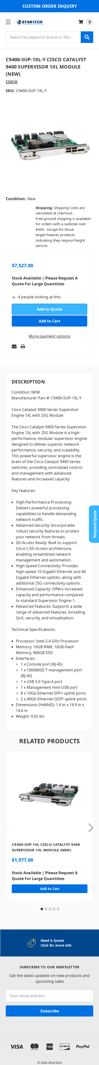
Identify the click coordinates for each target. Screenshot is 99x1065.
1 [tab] (42, 909)
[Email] (14, 346)
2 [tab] (46, 909)
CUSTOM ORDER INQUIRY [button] (49, 6)
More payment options (49, 336)
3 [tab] (50, 909)
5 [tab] (58, 909)
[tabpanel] (49, 826)
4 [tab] (54, 909)
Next (91, 827)
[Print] (22, 346)
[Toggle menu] (8, 21)
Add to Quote (49, 309)
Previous (7, 827)
